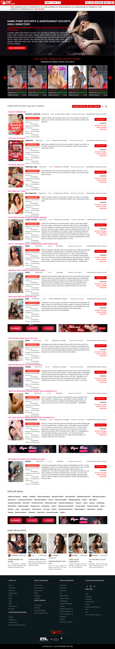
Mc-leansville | (12, 506)
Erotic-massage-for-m (66, 614)
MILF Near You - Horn (16, 191)
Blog (86, 594)
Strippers (37, 598)
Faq (86, 612)
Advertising (37, 605)
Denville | (100, 509)
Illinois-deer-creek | (51, 503)
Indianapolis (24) (27, 9)
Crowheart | (32, 512)
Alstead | (25, 496)
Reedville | (33, 496)
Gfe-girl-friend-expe (66, 603)
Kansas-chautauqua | (44, 496)
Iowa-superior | (26, 509)
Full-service (63, 590)
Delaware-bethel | (23, 506)
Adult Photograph (39, 610)
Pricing (11, 617)
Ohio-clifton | (93, 500)
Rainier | (85, 500)
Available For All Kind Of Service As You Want (26, 270)
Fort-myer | (47, 509)
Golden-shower (64, 598)
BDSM (36, 593)
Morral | (51, 500)
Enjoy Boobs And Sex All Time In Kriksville (25, 365)
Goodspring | (101, 503)
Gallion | (54, 509)
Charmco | (79, 503)
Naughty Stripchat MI (17, 112)
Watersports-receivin (66, 622)
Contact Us (12, 590)
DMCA (10, 596)
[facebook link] (91, 586)
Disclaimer (88, 599)
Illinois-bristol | (37, 509)
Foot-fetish (63, 588)
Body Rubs (37, 596)
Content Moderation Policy (17, 625)
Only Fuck (89, 3)
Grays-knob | (41, 512)
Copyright (88, 596)
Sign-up (107, 3)
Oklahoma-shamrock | (84, 496)
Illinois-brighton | (80, 509)
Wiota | (85, 503)
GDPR (10, 603)
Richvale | (11, 509)
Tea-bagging (63, 601)
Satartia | (92, 503)
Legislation (12, 620)
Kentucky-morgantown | (66, 503)
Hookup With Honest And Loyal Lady (23, 338)
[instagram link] (94, 586)
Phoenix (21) (93, 7)
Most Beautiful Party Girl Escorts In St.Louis (26, 459)
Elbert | (103, 506)
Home (12, 7)
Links (10, 601)
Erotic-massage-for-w (66, 611)
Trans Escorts (38, 590)
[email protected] (47, 310)
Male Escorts (38, 585)
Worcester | (26, 503)
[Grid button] (106, 106)
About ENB (12, 588)
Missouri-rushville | (93, 506)
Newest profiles (80, 106)
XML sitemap (13, 606)
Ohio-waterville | (70, 496)
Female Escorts (38, 588)
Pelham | (63, 512)
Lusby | (17, 509)
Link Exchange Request (92, 607)
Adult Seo (37, 608)
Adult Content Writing (41, 613)
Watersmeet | (91, 509)
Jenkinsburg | (46, 506)
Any (54, 2)
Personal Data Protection (93, 615)
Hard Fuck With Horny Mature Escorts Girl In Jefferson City (32, 391)
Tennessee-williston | (40, 500)
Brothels (62, 619)
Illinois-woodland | (21, 512)
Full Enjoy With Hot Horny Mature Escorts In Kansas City (31, 418)
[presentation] (4, 77)
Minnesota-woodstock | (66, 509)
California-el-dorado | (14, 496)
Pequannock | (12, 500)
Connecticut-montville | (25, 500)
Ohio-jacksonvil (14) (51, 7)
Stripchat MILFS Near (16, 138)
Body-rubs (63, 585)
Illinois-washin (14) (81, 7)
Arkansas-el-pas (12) (22, 7)
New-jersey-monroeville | (66, 506)
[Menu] (112, 2)
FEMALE (47, 2)
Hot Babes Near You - (16, 165)
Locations (99, 3)
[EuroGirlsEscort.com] (68, 639)
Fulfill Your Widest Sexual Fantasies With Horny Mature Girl (33, 244)
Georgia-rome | (35, 506)
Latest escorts (39, 9)
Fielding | (11, 512)
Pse (61, 593)
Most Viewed (94, 106)
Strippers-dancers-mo (66, 609)
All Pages (11, 609)
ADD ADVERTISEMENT (17, 48)
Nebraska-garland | (75, 500)
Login (10, 598)
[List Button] (102, 106)
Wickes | (54, 506)
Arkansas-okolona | (38, 503)
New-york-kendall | (53, 512)
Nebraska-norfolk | (58, 496)
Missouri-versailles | (61, 500)
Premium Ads (13, 622)
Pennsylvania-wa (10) (66, 7)
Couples (62, 606)
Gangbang (63, 616)
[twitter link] (87, 586)
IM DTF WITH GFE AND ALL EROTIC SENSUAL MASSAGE (27, 217)
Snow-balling (64, 596)
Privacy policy (13, 593)
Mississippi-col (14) (36, 7)
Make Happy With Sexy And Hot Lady (22, 297)
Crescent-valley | (80, 506)
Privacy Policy (89, 602)
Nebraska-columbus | (99, 496)
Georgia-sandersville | (15, 503)
